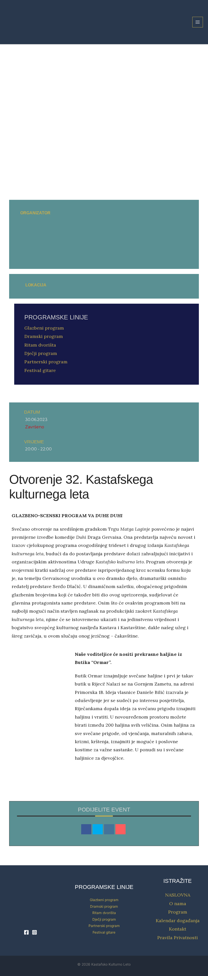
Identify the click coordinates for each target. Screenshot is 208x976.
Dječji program (40, 353)
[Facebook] (26, 932)
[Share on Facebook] (86, 829)
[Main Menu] (197, 22)
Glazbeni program (44, 328)
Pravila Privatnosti (177, 937)
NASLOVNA (177, 895)
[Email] (120, 829)
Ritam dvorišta (40, 345)
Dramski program (43, 336)
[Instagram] (34, 932)
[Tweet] (98, 829)
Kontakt (177, 929)
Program (177, 912)
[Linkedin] (109, 829)
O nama (177, 903)
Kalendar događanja (178, 920)
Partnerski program (45, 362)
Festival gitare (40, 370)
